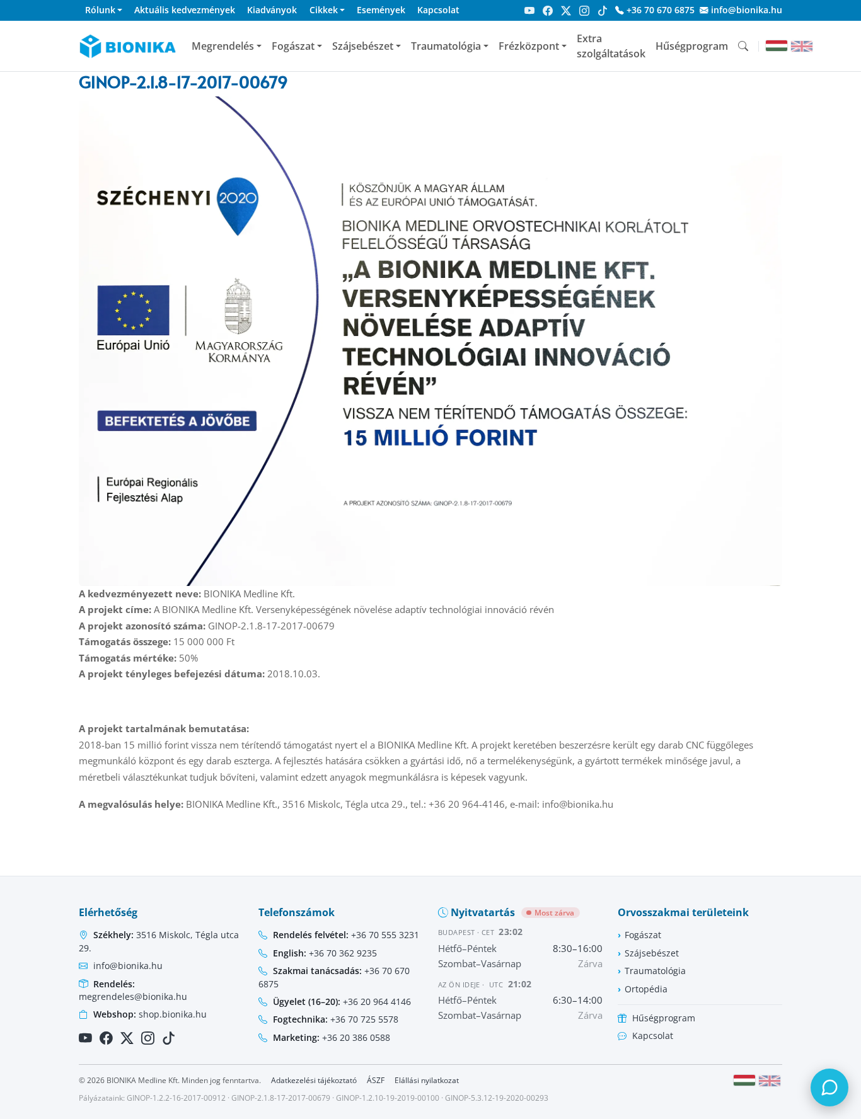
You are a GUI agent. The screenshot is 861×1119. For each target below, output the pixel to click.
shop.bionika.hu (150, 1014)
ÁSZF (375, 1080)
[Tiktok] (603, 11)
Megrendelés (223, 46)
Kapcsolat (438, 10)
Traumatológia (446, 46)
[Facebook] (548, 11)
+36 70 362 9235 (325, 953)
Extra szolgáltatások (611, 46)
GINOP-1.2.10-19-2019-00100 (387, 1098)
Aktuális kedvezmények (184, 10)
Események (381, 10)
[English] (801, 46)
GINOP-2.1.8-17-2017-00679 (280, 1098)
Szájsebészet (362, 46)
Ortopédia (646, 989)
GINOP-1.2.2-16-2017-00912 (176, 1098)
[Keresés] (743, 46)
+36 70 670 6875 (659, 10)
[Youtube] (529, 11)
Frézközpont (529, 46)
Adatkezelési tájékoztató (314, 1080)
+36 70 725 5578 (335, 1019)
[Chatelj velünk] (829, 1087)
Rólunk (100, 10)
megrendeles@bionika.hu (133, 990)
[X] (566, 11)
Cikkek (323, 10)
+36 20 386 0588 (331, 1037)
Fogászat (293, 46)
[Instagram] (584, 11)
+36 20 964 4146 (342, 1001)
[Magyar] (776, 45)
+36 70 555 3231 (346, 935)
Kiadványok (272, 10)
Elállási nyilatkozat (427, 1080)
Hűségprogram (692, 46)
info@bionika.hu (745, 10)
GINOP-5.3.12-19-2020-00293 (496, 1098)
